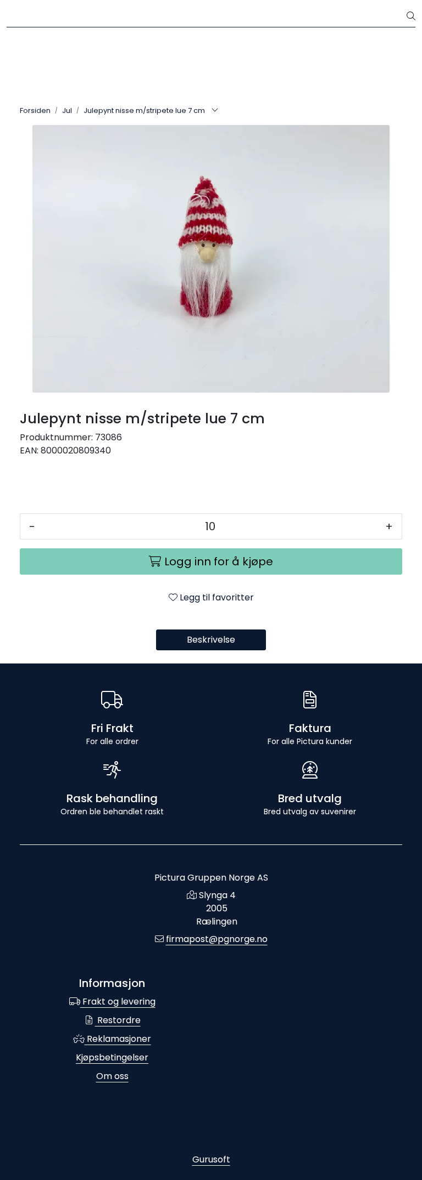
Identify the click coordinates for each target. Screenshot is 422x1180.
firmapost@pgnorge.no (217, 939)
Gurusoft (211, 1159)
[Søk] (411, 16)
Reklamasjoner (118, 1038)
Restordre (118, 1020)
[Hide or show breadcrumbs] (214, 111)
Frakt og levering (118, 1001)
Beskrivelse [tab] (211, 639)
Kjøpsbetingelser (112, 1057)
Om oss (112, 1076)
